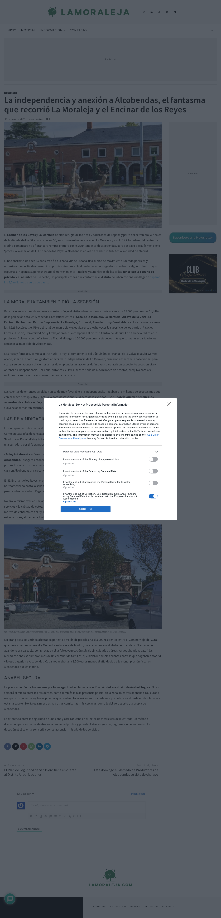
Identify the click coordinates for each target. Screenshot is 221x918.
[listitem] (110, 451)
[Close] (170, 405)
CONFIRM (85, 509)
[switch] (153, 459)
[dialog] (110, 459)
